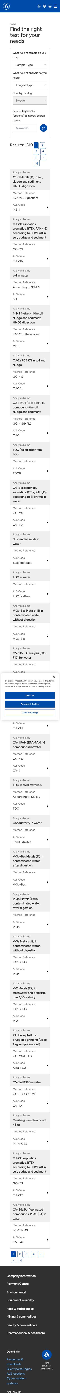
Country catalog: (22, 93)
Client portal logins (19, 1369)
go (43, 128)
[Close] (54, 676)
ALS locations (16, 1373)
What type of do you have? (29, 55)
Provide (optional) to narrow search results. (29, 115)
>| (37, 163)
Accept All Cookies (30, 704)
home (13, 24)
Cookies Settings (30, 712)
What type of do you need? (30, 75)
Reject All (30, 695)
